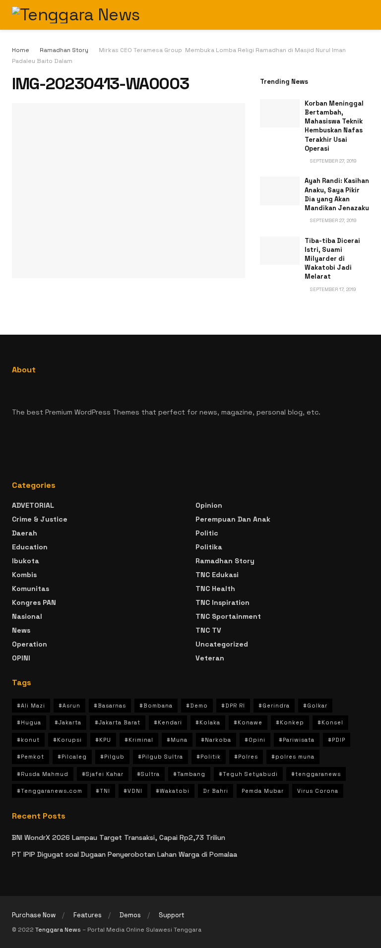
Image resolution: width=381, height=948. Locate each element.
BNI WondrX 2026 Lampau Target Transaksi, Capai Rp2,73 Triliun (118, 837)
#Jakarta (68, 722)
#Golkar (315, 705)
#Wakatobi (173, 790)
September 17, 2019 (332, 289)
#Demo (197, 705)
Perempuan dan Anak (232, 519)
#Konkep (290, 722)
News (21, 630)
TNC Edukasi (217, 574)
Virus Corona (317, 790)
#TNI (103, 790)
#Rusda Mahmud (42, 773)
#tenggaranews (316, 773)
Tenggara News (58, 930)
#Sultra (148, 773)
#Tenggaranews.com (49, 790)
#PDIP (336, 739)
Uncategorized (221, 644)
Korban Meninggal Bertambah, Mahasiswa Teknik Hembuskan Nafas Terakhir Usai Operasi (334, 126)
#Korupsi (67, 739)
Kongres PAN (34, 602)
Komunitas (30, 588)
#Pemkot (30, 756)
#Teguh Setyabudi (248, 773)
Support (172, 915)
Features (87, 915)
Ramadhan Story (64, 50)
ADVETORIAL (33, 505)
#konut (28, 739)
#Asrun (69, 705)
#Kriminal (139, 739)
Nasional (27, 616)
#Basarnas (110, 705)
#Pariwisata (297, 739)
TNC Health (215, 588)
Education (30, 546)
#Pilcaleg (72, 756)
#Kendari (168, 722)
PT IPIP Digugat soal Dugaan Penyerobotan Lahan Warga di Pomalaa (124, 854)
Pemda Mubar (263, 790)
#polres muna (293, 756)
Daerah (24, 533)
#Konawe (248, 722)
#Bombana (156, 705)
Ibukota (25, 560)
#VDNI (133, 790)
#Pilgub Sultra (160, 756)
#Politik (208, 756)
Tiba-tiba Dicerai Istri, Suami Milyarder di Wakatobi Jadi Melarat (332, 259)
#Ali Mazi (31, 705)
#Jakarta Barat (117, 722)
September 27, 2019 (333, 161)
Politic (206, 533)
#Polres (246, 756)
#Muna (177, 739)
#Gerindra (274, 705)
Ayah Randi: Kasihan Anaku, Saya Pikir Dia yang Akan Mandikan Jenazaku (337, 194)
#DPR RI (233, 705)
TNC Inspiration (222, 602)
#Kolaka (207, 722)
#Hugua (29, 722)
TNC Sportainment (228, 616)
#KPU (103, 739)
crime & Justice (39, 519)
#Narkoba (216, 739)
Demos (130, 915)
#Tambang (189, 773)
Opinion (208, 505)
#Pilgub (112, 756)
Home (20, 50)
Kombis (24, 574)
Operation (29, 644)
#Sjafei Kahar (103, 773)
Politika (208, 546)
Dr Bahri (215, 790)
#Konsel (330, 722)
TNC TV (208, 630)
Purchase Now (34, 915)
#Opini (255, 739)
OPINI (21, 657)
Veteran (209, 657)
